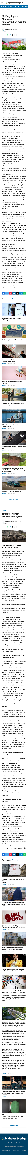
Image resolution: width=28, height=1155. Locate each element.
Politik (17, 6)
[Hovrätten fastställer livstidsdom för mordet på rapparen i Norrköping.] (14, 939)
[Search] (26, 2)
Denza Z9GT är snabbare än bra (11, 491)
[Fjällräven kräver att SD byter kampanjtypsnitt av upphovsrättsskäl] (14, 917)
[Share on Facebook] (3, 35)
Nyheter (4, 510)
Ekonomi (4, 13)
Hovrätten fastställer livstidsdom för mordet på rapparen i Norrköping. (13, 948)
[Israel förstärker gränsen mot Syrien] (14, 536)
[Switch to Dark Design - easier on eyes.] (23, 2)
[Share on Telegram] (10, 35)
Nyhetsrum (9, 29)
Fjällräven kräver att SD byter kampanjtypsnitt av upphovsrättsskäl (13, 926)
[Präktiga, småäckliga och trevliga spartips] (14, 373)
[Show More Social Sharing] (15, 35)
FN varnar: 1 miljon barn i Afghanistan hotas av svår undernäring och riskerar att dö (13, 904)
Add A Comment (14, 499)
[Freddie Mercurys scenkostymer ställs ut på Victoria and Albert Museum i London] (14, 960)
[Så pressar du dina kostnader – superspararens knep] (14, 351)
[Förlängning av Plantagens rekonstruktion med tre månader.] (14, 44)
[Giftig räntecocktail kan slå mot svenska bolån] (14, 416)
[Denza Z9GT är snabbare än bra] (14, 483)
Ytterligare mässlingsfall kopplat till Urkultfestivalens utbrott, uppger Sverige (13, 881)
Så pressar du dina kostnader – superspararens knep (11, 360)
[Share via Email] (12, 35)
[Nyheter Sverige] (13, 2)
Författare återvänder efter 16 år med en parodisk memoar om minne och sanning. (13, 1093)
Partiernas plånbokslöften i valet (12, 340)
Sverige (3, 6)
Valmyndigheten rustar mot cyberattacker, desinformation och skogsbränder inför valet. (12, 1116)
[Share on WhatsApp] (8, 35)
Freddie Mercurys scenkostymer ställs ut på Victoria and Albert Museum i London (14, 970)
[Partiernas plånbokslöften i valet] (14, 331)
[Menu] (2, 2)
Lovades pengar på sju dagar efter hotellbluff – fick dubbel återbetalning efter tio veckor (13, 469)
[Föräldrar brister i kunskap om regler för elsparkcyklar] (14, 394)
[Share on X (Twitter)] (5, 35)
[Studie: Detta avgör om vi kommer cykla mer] (14, 438)
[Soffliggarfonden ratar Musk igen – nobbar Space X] (14, 309)
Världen (10, 6)
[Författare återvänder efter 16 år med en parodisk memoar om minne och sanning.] (14, 1083)
